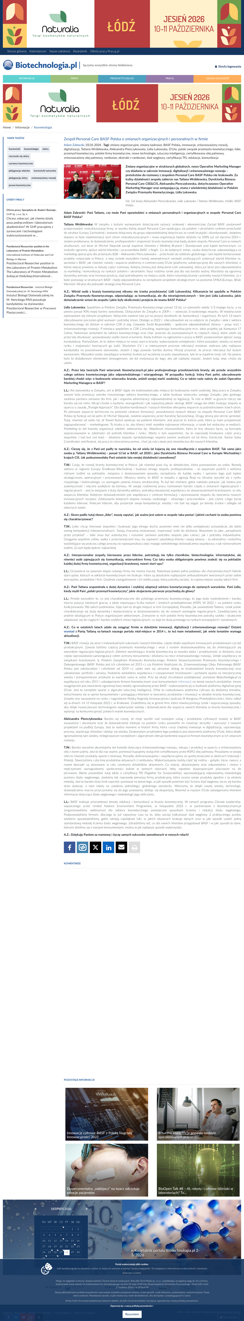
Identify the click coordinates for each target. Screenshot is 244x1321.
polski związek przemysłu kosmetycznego (205, 149)
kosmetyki (14, 149)
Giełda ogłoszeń (217, 78)
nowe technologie (144, 153)
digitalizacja (71, 149)
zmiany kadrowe (151, 145)
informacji (185, 681)
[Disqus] (152, 923)
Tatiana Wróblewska (94, 149)
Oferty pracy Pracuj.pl (104, 51)
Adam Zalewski (74, 145)
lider (237, 149)
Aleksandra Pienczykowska (127, 149)
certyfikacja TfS (176, 157)
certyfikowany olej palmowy (205, 153)
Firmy (74, 78)
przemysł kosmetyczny (79, 153)
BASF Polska (171, 145)
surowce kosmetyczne (21, 163)
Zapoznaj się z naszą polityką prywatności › (132, 1306)
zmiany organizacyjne (124, 145)
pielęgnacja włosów (19, 171)
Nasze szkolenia (59, 51)
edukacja (194, 157)
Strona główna (16, 51)
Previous (37, 1209)
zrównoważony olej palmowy (83, 157)
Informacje (27, 78)
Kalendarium (38, 51)
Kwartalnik (80, 51)
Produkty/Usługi (122, 78)
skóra (46, 149)
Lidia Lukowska (157, 149)
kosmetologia (31, 149)
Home (7, 127)
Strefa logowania (229, 66)
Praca (170, 78)
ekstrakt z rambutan (132, 157)
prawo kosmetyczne (20, 185)
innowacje (189, 145)
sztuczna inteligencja (171, 153)
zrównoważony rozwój (43, 178)
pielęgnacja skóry (18, 178)
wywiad (69, 631)
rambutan (110, 157)
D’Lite (173, 149)
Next (85, 1209)
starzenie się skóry (19, 156)
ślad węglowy (156, 157)
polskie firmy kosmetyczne (112, 153)
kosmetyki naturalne (45, 171)
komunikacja (210, 157)
